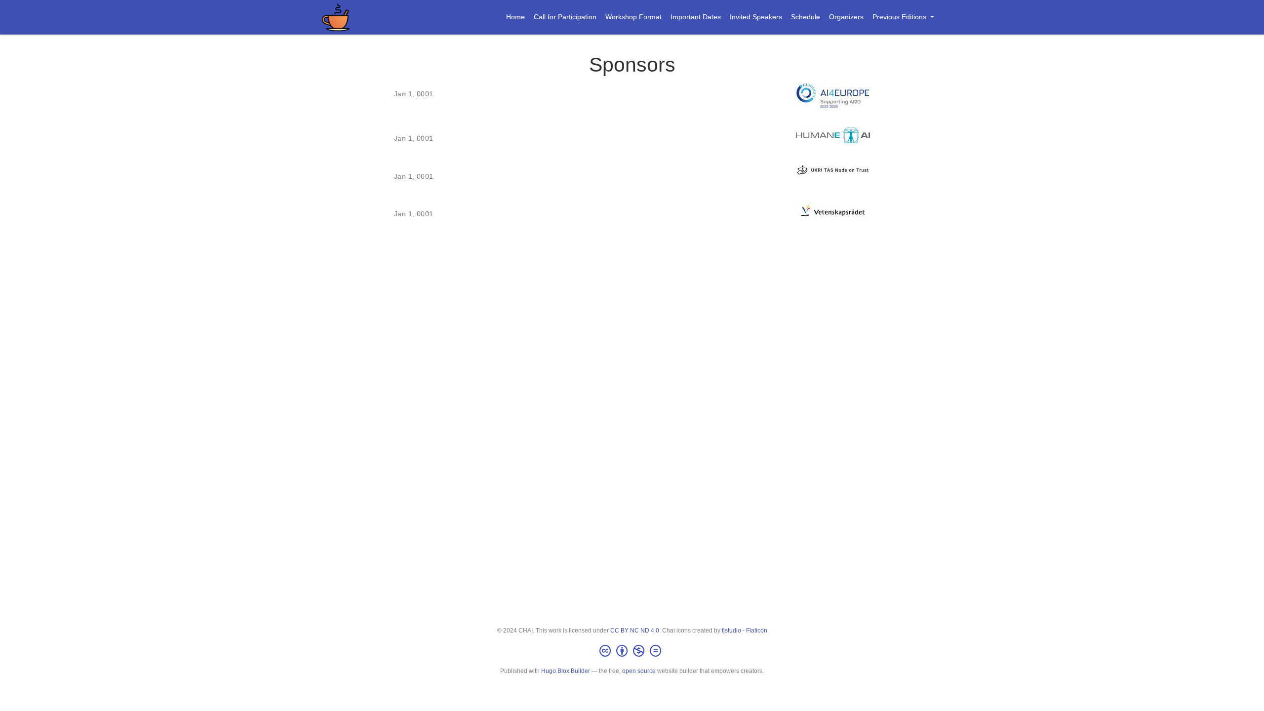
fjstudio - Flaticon (744, 630)
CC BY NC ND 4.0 (634, 630)
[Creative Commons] (632, 651)
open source (639, 671)
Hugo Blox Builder (565, 671)
